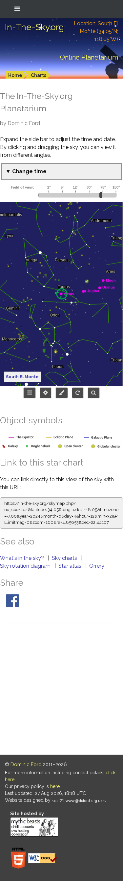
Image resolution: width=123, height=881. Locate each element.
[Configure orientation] (78, 392)
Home (15, 75)
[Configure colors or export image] (61, 392)
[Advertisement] (61, 690)
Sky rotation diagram (26, 566)
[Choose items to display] (29, 392)
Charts (38, 75)
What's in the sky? (22, 558)
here (55, 786)
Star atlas (70, 566)
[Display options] (45, 392)
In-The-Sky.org (34, 27)
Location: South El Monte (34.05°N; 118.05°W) (96, 31)
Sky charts (65, 558)
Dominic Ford (26, 764)
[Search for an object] (94, 392)
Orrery (96, 566)
